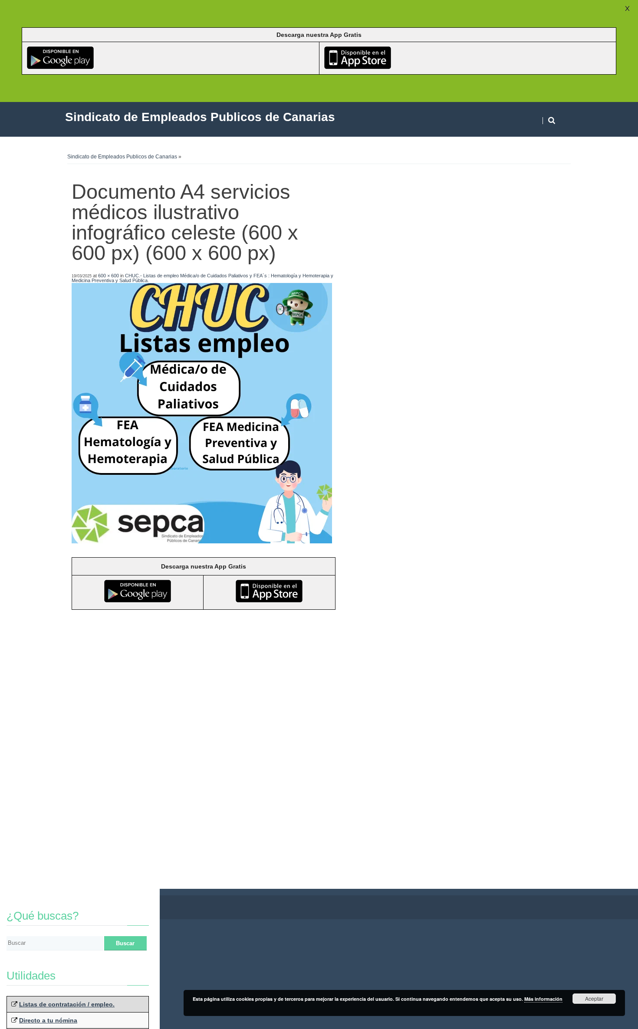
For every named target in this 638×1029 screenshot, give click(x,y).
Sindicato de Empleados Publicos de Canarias (122, 157)
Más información (543, 999)
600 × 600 (108, 275)
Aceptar (594, 998)
